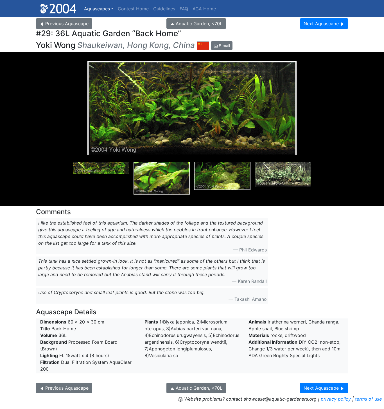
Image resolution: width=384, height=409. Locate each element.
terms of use (368, 399)
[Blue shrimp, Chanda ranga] (162, 178)
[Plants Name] (283, 178)
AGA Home (204, 8)
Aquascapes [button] (97, 8)
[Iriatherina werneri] (101, 178)
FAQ (184, 8)
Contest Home (133, 8)
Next (321, 23)
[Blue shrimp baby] (222, 178)
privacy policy (336, 399)
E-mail (224, 45)
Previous (67, 23)
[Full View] (192, 108)
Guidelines (164, 8)
